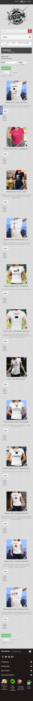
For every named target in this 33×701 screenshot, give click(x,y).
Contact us (17, 1)
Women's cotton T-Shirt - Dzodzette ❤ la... (16, 149)
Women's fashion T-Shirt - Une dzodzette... (16, 422)
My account (5, 670)
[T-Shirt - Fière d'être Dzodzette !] (16, 367)
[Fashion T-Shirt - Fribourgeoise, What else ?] (16, 319)
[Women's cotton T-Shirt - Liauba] (16, 180)
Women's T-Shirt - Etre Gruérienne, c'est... (16, 239)
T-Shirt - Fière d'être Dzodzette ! (16, 379)
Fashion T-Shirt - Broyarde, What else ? (16, 513)
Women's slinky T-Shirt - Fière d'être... (16, 102)
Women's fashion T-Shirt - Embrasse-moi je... (16, 468)
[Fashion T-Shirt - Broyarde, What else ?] (16, 501)
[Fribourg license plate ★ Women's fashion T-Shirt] (16, 597)
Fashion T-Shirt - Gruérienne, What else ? (16, 561)
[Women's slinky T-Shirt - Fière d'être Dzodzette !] (16, 90)
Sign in (29, 1)
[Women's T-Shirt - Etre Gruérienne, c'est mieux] (16, 228)
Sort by (3, 62)
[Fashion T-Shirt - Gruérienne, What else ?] (16, 549)
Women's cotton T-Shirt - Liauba (16, 192)
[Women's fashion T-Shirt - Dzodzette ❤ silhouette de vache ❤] (16, 274)
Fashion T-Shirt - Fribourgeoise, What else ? (16, 331)
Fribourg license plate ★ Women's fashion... (16, 609)
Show (21, 62)
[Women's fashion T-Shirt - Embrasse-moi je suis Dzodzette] (16, 456)
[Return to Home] (2, 43)
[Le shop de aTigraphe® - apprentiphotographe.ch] (16, 15)
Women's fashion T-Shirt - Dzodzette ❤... (16, 286)
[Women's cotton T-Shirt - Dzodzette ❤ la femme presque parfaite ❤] (16, 137)
